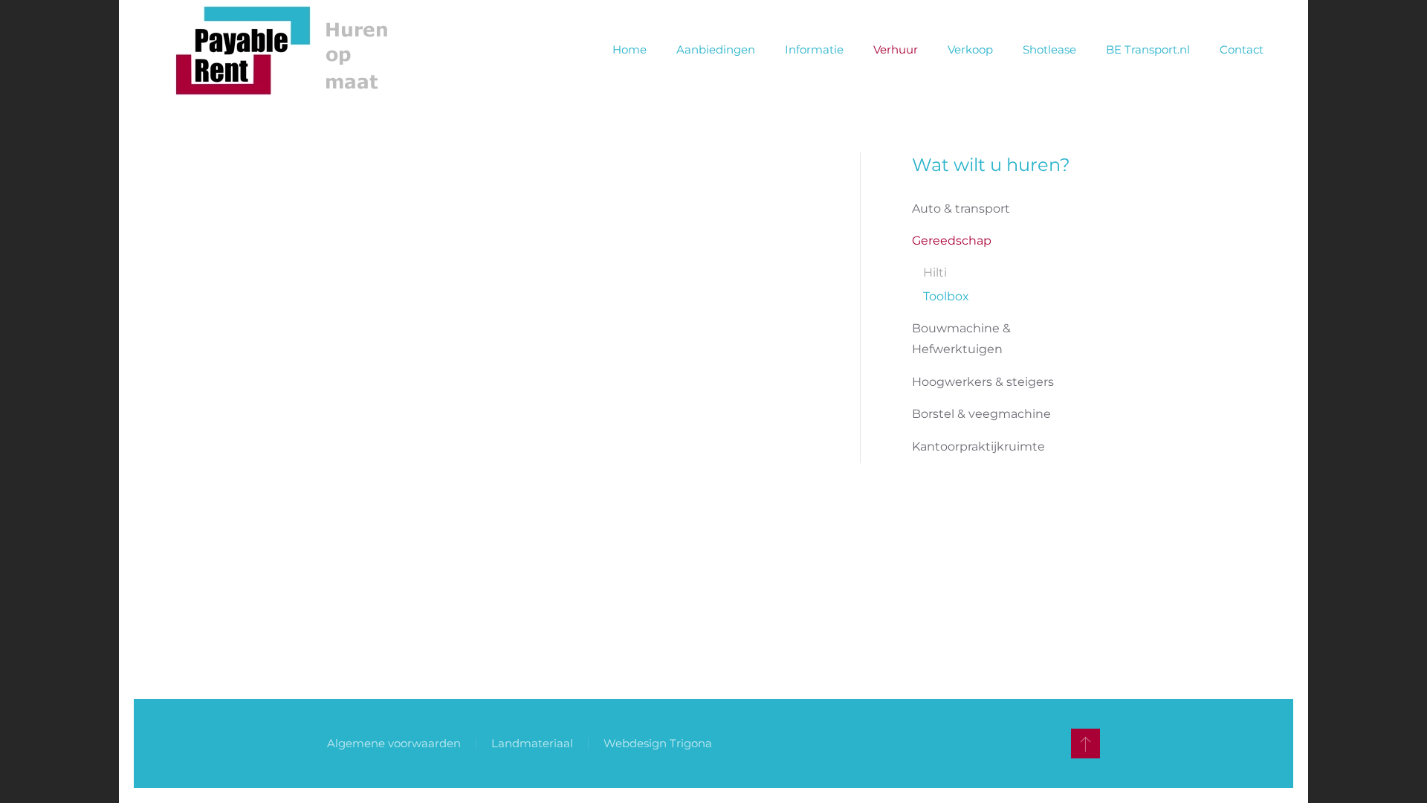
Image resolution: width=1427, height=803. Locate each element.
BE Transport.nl (1148, 49)
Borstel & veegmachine (981, 414)
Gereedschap (951, 240)
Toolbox (946, 296)
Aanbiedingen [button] (715, 49)
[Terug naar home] (289, 50)
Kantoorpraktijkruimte (978, 446)
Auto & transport (961, 208)
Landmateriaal (532, 743)
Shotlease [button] (1049, 49)
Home (629, 49)
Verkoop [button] (970, 49)
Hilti (935, 272)
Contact (1241, 49)
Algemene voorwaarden (394, 743)
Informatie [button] (814, 49)
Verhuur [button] (895, 49)
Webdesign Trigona (658, 743)
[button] (1085, 743)
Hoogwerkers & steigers (983, 382)
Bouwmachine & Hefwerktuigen (961, 338)
